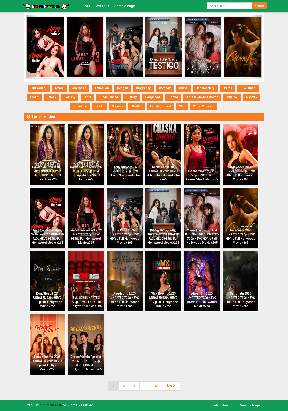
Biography (143, 88)
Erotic (34, 97)
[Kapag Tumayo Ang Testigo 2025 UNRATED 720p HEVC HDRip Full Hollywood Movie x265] (163, 46)
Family (51, 97)
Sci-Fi (99, 106)
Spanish (117, 106)
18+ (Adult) (38, 88)
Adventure (79, 88)
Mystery (251, 97)
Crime (183, 88)
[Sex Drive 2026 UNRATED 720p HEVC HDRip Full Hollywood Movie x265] (124, 46)
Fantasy (70, 97)
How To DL (102, 6)
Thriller (137, 106)
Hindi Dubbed (109, 97)
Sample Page (124, 6)
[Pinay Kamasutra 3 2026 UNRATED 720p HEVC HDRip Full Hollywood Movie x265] (85, 46)
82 (156, 385)
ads (87, 6)
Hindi (87, 97)
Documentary (205, 88)
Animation (102, 88)
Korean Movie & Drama (202, 97)
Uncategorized (160, 106)
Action (59, 88)
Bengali (122, 88)
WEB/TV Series (203, 106)
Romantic (80, 106)
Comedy (165, 88)
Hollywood (152, 97)
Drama (227, 88)
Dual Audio (248, 88)
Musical (232, 97)
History (132, 97)
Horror (173, 97)
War (182, 106)
